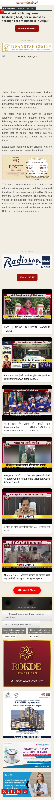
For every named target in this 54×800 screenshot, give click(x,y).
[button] (27, 311)
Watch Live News (27, 28)
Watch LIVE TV (27, 277)
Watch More (29, 590)
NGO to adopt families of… (21, 624)
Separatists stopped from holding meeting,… (24, 615)
